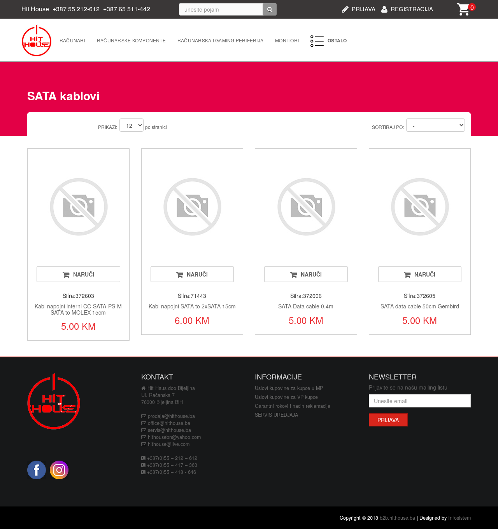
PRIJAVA (363, 8)
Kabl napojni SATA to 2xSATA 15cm (192, 306)
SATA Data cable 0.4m (305, 306)
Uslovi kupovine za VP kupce (286, 396)
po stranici (156, 127)
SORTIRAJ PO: (388, 127)
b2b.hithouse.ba (397, 517)
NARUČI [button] (83, 274)
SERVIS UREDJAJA (276, 414)
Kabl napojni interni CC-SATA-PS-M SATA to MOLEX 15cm (78, 309)
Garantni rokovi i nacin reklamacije (292, 405)
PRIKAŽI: (107, 127)
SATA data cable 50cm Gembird (420, 306)
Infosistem (459, 517)
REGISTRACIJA (412, 8)
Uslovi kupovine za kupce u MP (289, 388)
